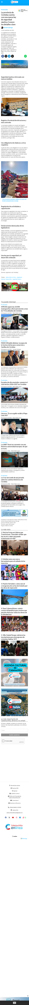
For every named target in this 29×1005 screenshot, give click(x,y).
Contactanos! (15, 800)
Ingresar (15, 791)
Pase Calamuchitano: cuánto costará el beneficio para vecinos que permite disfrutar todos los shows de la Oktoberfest (14, 611)
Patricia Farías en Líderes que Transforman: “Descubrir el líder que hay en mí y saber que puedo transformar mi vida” (13, 535)
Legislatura (19, 277)
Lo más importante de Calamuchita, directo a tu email (13, 719)
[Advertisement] (14, 763)
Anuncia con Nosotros (15, 803)
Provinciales (4, 9)
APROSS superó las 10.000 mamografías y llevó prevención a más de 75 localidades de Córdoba (14, 309)
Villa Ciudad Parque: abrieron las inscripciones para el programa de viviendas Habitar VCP (13, 637)
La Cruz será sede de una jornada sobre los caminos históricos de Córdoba (12, 480)
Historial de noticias (15, 785)
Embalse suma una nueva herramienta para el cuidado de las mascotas (13, 561)
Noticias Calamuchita (6, 279)
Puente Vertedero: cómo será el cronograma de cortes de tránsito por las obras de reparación (14, 586)
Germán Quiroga (8, 27)
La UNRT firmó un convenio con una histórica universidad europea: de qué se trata (14, 446)
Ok (14, 1003)
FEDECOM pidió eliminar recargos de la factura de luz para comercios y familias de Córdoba (14, 345)
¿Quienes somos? (15, 793)
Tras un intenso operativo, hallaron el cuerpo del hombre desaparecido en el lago (14, 200)
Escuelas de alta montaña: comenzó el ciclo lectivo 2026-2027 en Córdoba (14, 383)
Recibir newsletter (14, 735)
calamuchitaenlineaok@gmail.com (14, 812)
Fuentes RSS (15, 788)
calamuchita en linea (11, 277)
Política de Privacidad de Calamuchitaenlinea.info (15, 796)
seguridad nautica (16, 279)
